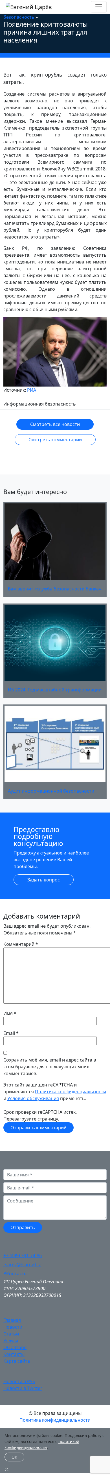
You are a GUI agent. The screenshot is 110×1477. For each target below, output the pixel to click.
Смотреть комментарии (55, 439)
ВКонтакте (15, 1274)
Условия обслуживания (33, 1098)
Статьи (11, 1334)
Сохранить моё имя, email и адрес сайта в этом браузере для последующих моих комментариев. (49, 1067)
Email (9, 1033)
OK (14, 1457)
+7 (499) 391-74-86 (22, 1255)
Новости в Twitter (22, 1388)
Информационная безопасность (39, 404)
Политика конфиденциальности (70, 1091)
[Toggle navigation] (99, 6)
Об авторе (15, 1347)
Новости (12, 1327)
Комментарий (20, 944)
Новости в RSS (19, 1381)
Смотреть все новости (55, 424)
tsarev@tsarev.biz (22, 1264)
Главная (12, 1320)
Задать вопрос (43, 880)
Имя (8, 1013)
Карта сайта (16, 1361)
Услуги (10, 1340)
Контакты (14, 1354)
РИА (31, 390)
